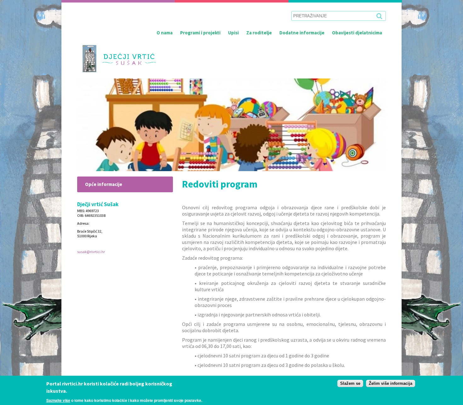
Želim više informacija (390, 383)
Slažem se (350, 383)
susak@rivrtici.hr (91, 251)
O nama (165, 33)
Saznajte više (58, 400)
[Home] (116, 58)
